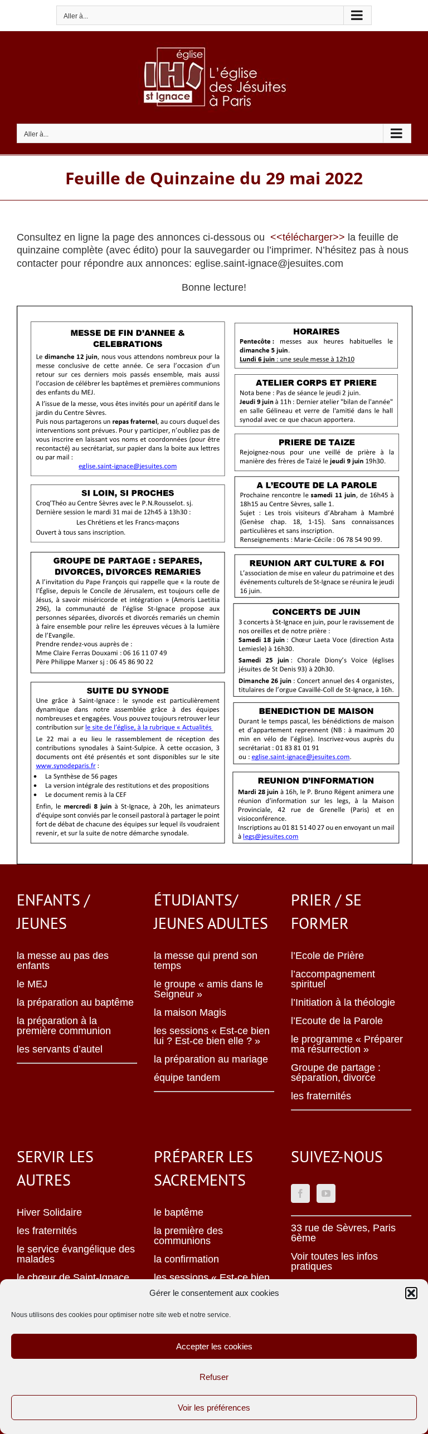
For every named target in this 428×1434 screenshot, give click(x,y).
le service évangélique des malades (76, 1254)
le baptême (178, 1212)
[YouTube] (326, 1193)
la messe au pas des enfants (63, 961)
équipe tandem (187, 1078)
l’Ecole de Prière (327, 956)
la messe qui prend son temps (205, 961)
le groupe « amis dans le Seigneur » (208, 989)
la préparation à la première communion (64, 1026)
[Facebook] (300, 1193)
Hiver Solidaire (49, 1212)
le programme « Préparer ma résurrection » (347, 1044)
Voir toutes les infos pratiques (334, 1261)
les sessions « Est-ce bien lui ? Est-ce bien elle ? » (212, 1036)
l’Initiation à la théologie (343, 1002)
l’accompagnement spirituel (333, 979)
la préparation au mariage (211, 1059)
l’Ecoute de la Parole (337, 1021)
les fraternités (321, 1096)
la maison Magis (190, 1012)
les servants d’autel (60, 1049)
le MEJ (32, 984)
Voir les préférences (214, 1407)
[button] (411, 1293)
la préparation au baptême (75, 1002)
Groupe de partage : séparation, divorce (336, 1073)
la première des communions (188, 1236)
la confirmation (186, 1259)
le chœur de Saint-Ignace (73, 1278)
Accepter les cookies (214, 1346)
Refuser (214, 1377)
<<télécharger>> (307, 237)
